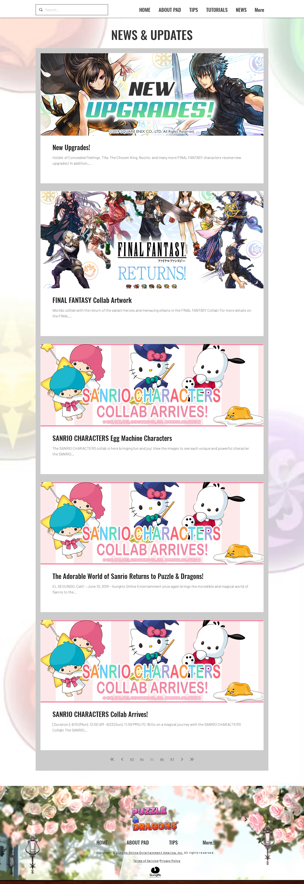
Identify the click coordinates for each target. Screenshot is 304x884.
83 (132, 759)
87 (172, 759)
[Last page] (192, 759)
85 (152, 759)
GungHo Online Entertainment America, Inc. (149, 852)
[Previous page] (122, 759)
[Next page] (182, 759)
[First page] (112, 759)
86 (162, 759)
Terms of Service (145, 860)
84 (142, 759)
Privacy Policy (170, 860)
